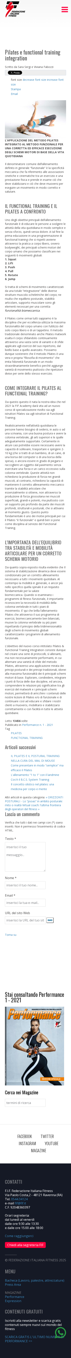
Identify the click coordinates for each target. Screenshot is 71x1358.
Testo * (10, 839)
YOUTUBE (51, 1143)
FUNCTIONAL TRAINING (27, 738)
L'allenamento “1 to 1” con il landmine (35, 775)
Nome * (11, 878)
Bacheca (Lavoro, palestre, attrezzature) (34, 1280)
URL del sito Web (17, 913)
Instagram (27, 1143)
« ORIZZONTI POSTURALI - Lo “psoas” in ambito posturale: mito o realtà (34, 801)
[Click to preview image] (35, 119)
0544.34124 (19, 1199)
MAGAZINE (38, 1150)
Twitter (47, 1136)
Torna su (10, 935)
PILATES (16, 733)
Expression (13, 1301)
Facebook (24, 1136)
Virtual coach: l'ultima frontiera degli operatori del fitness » (33, 807)
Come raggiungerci (19, 1236)
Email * (10, 895)
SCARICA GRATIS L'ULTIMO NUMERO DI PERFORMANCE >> (34, 1339)
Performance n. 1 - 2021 (37, 725)
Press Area (13, 1284)
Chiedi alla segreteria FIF (25, 1245)
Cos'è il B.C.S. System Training (30, 779)
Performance (14, 1297)
